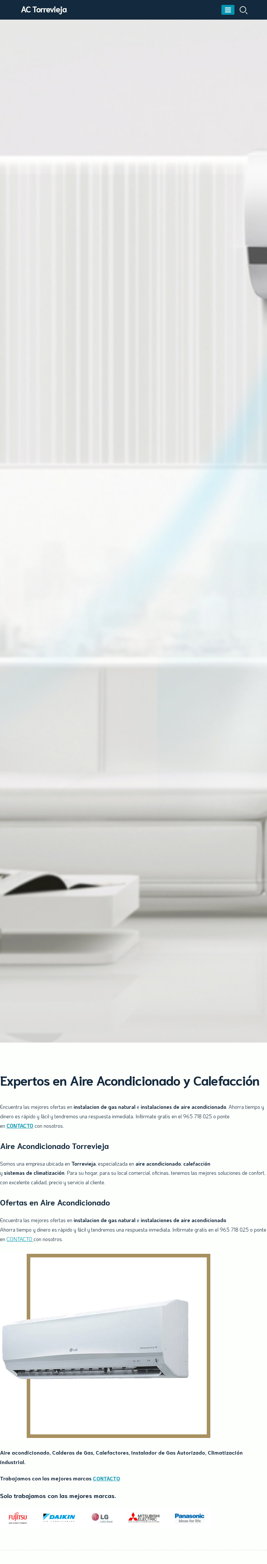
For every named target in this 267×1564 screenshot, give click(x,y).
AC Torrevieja (44, 8)
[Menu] (227, 10)
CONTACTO (20, 1125)
